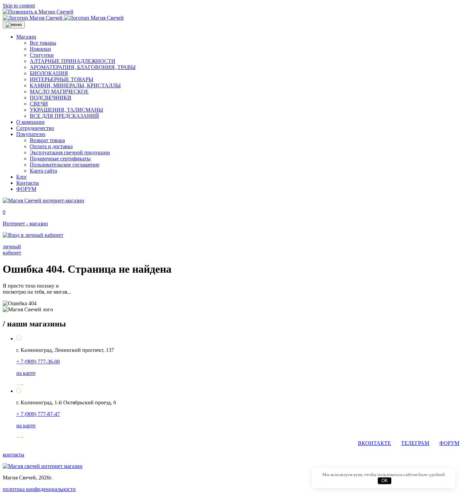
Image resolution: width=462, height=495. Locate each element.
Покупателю (30, 134)
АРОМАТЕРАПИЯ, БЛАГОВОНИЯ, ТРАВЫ (83, 67)
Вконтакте (374, 443)
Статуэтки (42, 55)
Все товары (43, 43)
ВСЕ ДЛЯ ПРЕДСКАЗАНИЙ (64, 116)
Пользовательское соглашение (64, 164)
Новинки (40, 49)
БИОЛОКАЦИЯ (49, 73)
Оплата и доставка (51, 146)
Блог (21, 177)
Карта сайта (43, 171)
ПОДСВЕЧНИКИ (50, 97)
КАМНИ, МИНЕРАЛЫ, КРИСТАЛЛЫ (75, 85)
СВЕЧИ (39, 104)
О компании (30, 122)
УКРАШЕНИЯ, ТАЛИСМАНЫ (66, 110)
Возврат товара (47, 140)
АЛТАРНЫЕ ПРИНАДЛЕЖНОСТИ (72, 61)
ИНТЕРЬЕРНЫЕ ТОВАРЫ (61, 79)
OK (385, 480)
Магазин (26, 37)
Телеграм (415, 443)
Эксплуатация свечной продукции (70, 152)
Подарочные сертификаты (60, 158)
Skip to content (19, 5)
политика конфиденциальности (39, 489)
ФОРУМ (26, 189)
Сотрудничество (35, 128)
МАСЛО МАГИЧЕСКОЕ (59, 91)
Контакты (27, 183)
